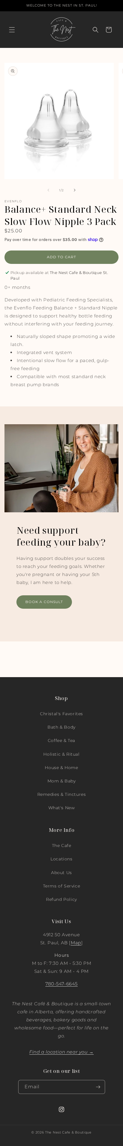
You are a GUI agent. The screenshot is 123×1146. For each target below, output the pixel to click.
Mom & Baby (61, 781)
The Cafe (61, 845)
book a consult (44, 601)
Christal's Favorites (61, 713)
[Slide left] (48, 190)
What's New (61, 807)
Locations (61, 859)
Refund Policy (61, 899)
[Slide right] (74, 190)
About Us (61, 872)
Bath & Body (61, 727)
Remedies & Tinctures (61, 794)
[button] (12, 29)
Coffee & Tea (61, 740)
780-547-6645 (61, 984)
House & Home (61, 767)
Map (76, 942)
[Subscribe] (98, 1087)
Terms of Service (61, 886)
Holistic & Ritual (61, 754)
